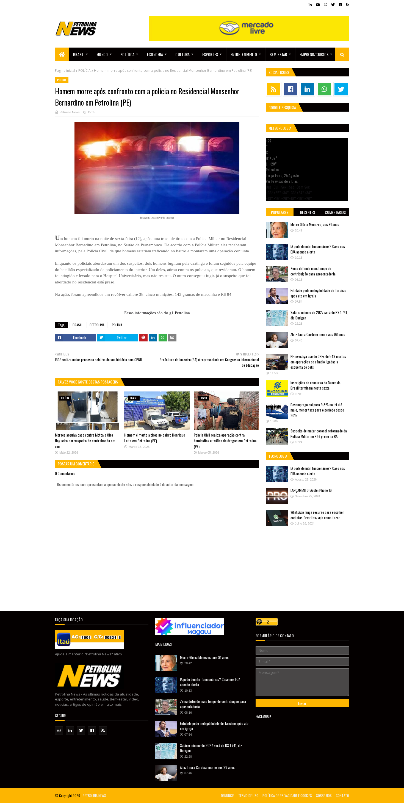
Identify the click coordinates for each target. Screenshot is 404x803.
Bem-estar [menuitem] (278, 54)
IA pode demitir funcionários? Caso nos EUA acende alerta (317, 249)
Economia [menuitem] (155, 54)
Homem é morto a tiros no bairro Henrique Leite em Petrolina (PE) (154, 437)
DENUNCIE (227, 795)
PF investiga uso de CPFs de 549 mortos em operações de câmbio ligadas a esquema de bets (318, 362)
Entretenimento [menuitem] (244, 54)
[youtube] (317, 4)
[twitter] (333, 4)
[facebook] (340, 4)
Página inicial (65, 70)
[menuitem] (62, 54)
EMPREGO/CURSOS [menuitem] (314, 54)
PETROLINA (97, 324)
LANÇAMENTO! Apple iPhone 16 (311, 490)
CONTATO (342, 795)
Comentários (335, 212)
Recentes (307, 212)
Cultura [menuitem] (182, 54)
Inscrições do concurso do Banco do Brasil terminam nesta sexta (315, 385)
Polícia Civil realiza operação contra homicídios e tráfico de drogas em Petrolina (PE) (225, 440)
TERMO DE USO (248, 795)
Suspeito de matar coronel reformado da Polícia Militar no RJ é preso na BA (318, 433)
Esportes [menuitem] (210, 54)
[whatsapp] (325, 4)
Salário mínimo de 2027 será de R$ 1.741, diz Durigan (319, 315)
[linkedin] (310, 4)
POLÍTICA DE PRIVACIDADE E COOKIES (287, 795)
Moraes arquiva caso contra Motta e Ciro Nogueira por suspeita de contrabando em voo (85, 440)
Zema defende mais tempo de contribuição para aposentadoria (313, 271)
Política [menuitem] (127, 54)
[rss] (347, 4)
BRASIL (77, 324)
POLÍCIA (84, 70)
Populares (279, 212)
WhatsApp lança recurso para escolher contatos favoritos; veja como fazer (317, 514)
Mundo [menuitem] (102, 54)
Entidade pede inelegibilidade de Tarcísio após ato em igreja (318, 293)
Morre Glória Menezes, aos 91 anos (314, 224)
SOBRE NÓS (324, 795)
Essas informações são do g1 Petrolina (157, 313)
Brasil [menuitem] (78, 54)
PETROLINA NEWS (94, 795)
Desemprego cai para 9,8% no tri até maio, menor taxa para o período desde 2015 (317, 410)
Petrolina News (70, 112)
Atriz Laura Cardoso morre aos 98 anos (317, 334)
